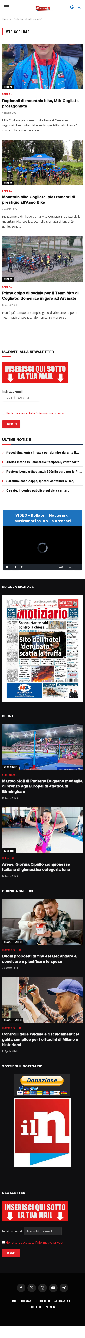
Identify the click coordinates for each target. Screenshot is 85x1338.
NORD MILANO (10, 767)
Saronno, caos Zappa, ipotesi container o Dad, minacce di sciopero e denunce (40, 483)
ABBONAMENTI (62, 1301)
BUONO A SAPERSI (13, 942)
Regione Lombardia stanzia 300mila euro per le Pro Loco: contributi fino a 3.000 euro (43, 473)
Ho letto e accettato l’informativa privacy (35, 413)
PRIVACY (50, 1307)
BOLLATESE (9, 850)
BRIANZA (8, 87)
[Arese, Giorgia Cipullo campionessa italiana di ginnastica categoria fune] (42, 830)
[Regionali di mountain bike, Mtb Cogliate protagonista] (42, 66)
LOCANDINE (44, 1301)
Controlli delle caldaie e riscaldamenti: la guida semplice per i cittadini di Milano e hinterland (40, 1039)
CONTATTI (35, 1307)
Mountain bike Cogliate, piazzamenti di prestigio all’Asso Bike (38, 199)
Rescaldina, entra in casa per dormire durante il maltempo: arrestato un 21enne (41, 454)
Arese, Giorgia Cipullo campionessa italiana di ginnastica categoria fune (36, 867)
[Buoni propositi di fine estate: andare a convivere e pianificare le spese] (42, 922)
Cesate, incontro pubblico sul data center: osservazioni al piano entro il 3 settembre (37, 492)
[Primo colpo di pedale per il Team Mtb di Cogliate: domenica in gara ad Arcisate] (42, 259)
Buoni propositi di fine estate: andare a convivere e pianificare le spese (39, 958)
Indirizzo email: (13, 1231)
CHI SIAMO (26, 1301)
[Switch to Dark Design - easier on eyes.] (72, 7)
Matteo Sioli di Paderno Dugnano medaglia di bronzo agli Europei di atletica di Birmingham (42, 786)
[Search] (79, 6)
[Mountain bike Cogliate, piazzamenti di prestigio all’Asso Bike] (42, 163)
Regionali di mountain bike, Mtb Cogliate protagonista (40, 103)
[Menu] (6, 6)
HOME (13, 1301)
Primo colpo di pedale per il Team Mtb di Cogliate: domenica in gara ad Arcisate (40, 295)
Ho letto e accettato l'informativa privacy (35, 1242)
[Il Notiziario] (42, 6)
